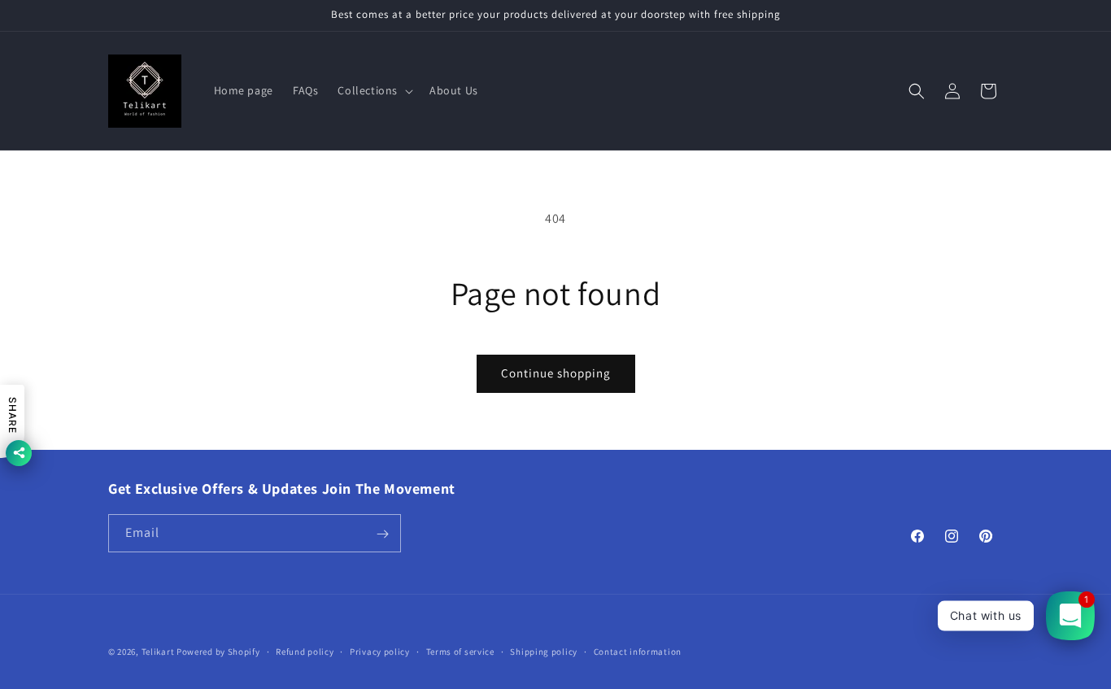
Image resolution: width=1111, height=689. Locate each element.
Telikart (158, 651)
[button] (374, 90)
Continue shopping (556, 373)
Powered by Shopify (218, 651)
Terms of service (460, 650)
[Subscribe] (382, 534)
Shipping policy (543, 650)
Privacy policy (380, 650)
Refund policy (304, 650)
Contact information (638, 650)
